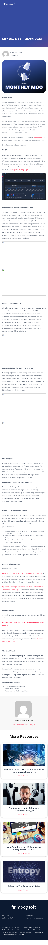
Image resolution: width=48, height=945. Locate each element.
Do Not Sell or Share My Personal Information (27, 930)
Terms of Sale (27, 927)
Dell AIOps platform (8, 918)
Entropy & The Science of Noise (24, 886)
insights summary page (19, 170)
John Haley (29, 724)
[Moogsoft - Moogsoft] (9, 4)
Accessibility (39, 932)
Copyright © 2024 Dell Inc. (10, 927)
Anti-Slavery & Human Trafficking (13, 934)
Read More (23, 776)
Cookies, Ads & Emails (10, 932)
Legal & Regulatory (26, 932)
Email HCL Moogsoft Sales (34, 918)
